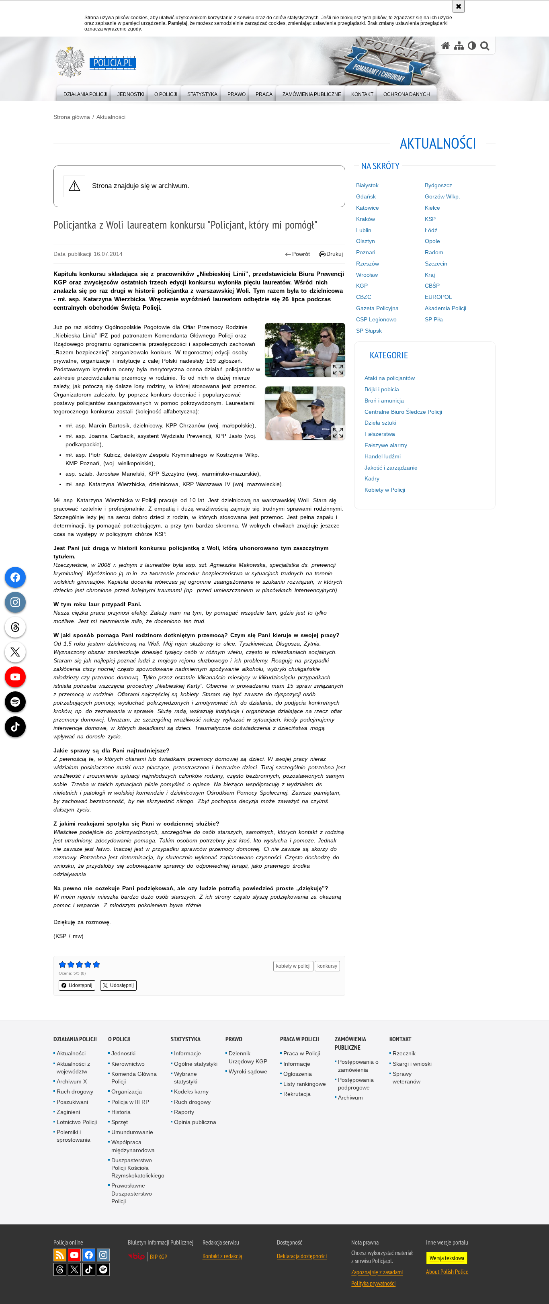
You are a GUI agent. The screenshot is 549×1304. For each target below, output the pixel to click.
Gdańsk (366, 196)
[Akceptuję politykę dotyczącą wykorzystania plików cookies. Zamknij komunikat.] (459, 6)
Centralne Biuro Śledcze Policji (403, 412)
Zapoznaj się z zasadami (377, 1272)
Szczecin (436, 263)
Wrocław (367, 275)
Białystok (367, 185)
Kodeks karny (191, 1091)
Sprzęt (119, 1122)
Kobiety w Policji (385, 489)
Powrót (301, 254)
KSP (430, 219)
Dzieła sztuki (380, 422)
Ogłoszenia (297, 1074)
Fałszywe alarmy (386, 445)
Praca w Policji (299, 1039)
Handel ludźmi (383, 456)
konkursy (327, 966)
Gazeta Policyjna (377, 308)
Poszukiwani (72, 1102)
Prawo (233, 1039)
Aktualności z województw (73, 1068)
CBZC (363, 297)
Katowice (367, 207)
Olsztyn (365, 241)
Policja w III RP (130, 1102)
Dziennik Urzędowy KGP (248, 1057)
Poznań (365, 252)
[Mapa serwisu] (459, 46)
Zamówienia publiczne (350, 1043)
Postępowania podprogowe (356, 1084)
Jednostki (123, 1053)
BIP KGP (158, 1257)
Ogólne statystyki (195, 1064)
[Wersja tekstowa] (472, 46)
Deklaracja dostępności (302, 1256)
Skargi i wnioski (412, 1064)
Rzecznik (404, 1053)
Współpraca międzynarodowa (133, 1146)
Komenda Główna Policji (134, 1078)
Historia (121, 1112)
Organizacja (126, 1091)
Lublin (363, 230)
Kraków (365, 219)
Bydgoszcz (438, 185)
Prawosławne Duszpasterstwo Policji (131, 1193)
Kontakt (400, 1039)
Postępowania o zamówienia (358, 1066)
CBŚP (432, 285)
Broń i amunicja (384, 400)
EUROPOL (438, 297)
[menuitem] (85, 92)
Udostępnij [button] (80, 985)
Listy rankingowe (304, 1084)
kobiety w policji (293, 966)
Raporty (184, 1112)
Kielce (432, 207)
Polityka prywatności (373, 1283)
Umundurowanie (132, 1132)
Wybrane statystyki (185, 1078)
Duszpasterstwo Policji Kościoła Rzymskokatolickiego (137, 1168)
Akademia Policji (445, 308)
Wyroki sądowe (248, 1071)
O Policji (119, 1039)
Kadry (372, 478)
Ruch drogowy (75, 1091)
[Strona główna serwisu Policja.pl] (445, 46)
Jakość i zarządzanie (391, 467)
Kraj (430, 275)
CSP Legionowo (376, 319)
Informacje (187, 1053)
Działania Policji (75, 1039)
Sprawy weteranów (406, 1078)
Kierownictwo (128, 1064)
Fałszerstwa (380, 434)
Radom (434, 252)
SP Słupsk (369, 330)
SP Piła (434, 319)
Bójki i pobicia (382, 389)
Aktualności (110, 117)
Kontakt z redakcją (222, 1256)
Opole (432, 241)
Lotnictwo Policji (77, 1122)
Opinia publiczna (195, 1122)
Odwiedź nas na (74, 1255)
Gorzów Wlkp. (442, 196)
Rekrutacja (297, 1094)
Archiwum (350, 1097)
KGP (362, 285)
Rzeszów (367, 263)
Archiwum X (72, 1081)
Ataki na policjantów (390, 378)
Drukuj (334, 254)
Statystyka (186, 1039)
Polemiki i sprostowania (73, 1136)
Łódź (431, 230)
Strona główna (71, 117)
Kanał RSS (59, 1255)
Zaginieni (68, 1112)
